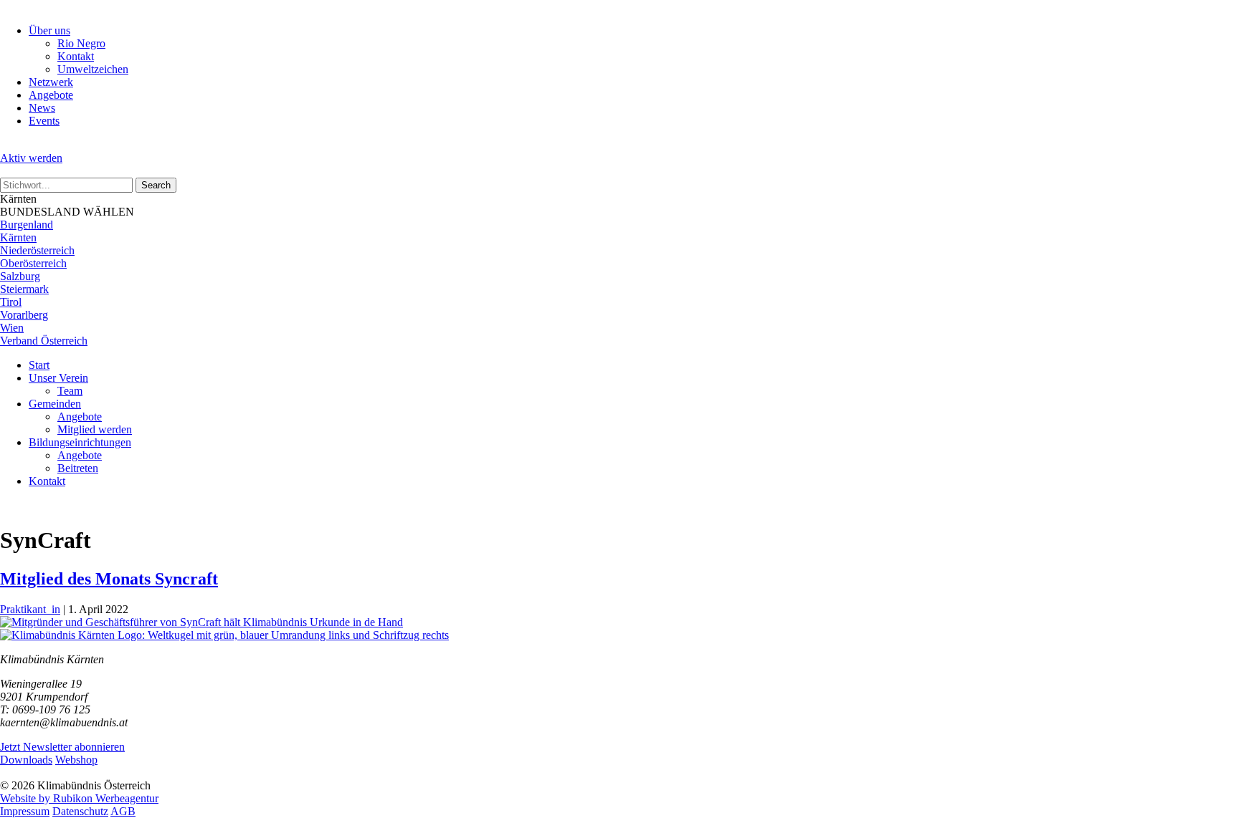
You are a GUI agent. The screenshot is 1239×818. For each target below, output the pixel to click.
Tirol (11, 302)
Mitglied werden (94, 429)
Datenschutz (80, 811)
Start (39, 365)
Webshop (76, 760)
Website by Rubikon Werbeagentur (79, 798)
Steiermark (24, 289)
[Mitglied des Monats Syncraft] (201, 622)
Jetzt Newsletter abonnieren (62, 747)
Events (44, 121)
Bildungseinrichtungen (80, 442)
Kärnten (18, 237)
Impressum (24, 811)
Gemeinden (55, 404)
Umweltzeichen (92, 69)
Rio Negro (81, 43)
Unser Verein (58, 378)
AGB (123, 811)
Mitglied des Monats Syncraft (109, 578)
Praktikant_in (30, 609)
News (42, 108)
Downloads (26, 760)
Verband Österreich (43, 341)
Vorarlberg (24, 315)
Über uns (49, 30)
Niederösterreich (37, 250)
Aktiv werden (31, 158)
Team (69, 391)
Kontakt (75, 56)
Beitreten (77, 468)
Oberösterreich (33, 263)
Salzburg (20, 276)
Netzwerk (51, 82)
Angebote (51, 95)
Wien (12, 328)
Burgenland (26, 224)
